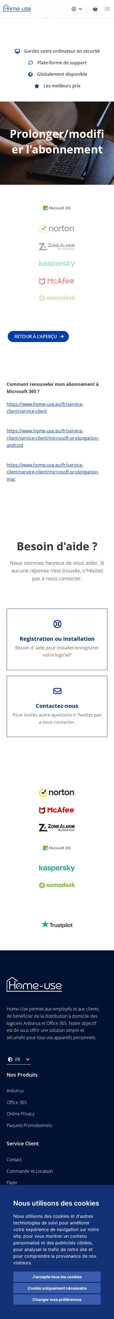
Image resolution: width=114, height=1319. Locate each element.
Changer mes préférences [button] (57, 1299)
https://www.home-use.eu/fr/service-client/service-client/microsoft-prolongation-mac (53, 472)
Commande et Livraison (30, 1171)
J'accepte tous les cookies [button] (57, 1276)
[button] (107, 9)
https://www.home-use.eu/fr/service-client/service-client (45, 407)
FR (17, 1059)
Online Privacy (20, 1114)
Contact (14, 1159)
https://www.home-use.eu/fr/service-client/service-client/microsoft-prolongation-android (53, 438)
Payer (12, 1182)
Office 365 (17, 1102)
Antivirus (15, 1091)
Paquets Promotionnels (29, 1125)
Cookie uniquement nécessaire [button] (57, 1288)
